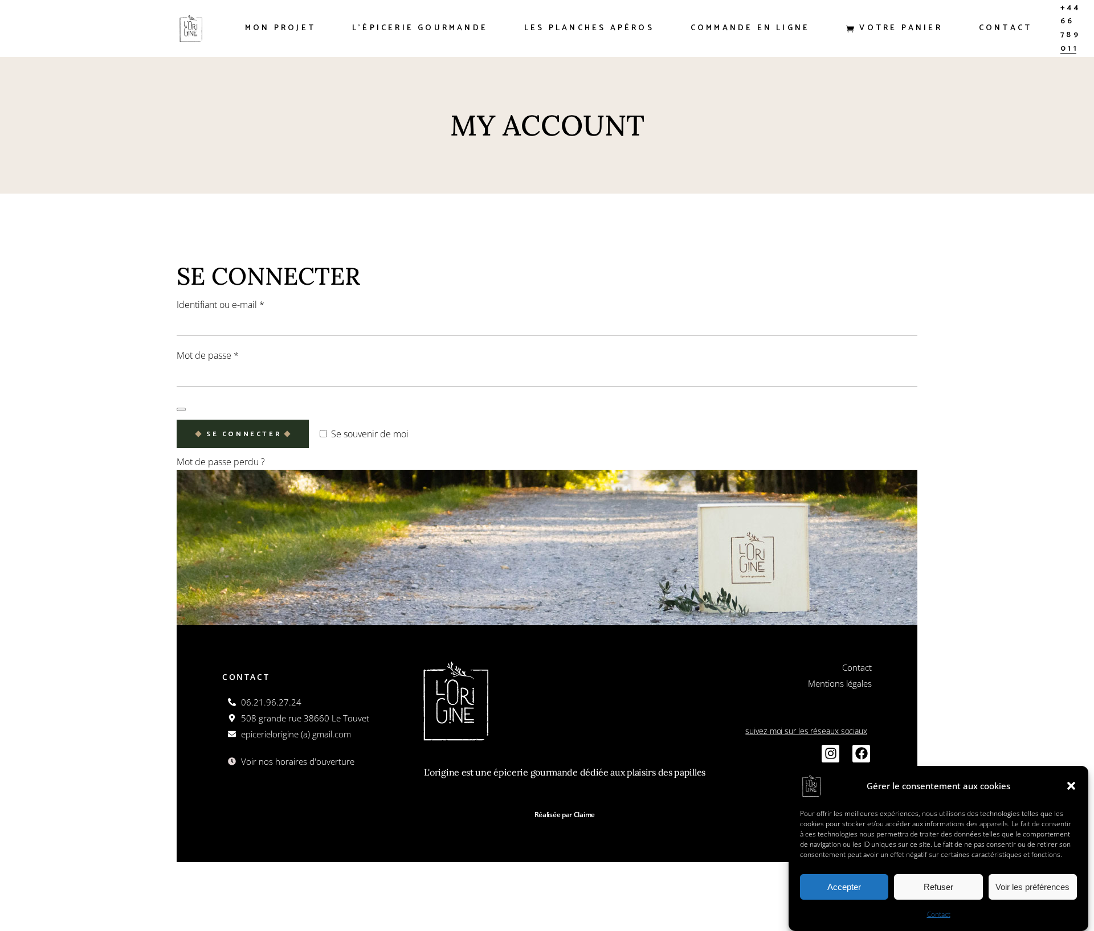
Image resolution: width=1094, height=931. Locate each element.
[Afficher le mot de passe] (181, 409)
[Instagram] (830, 753)
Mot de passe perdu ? (221, 462)
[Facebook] (861, 753)
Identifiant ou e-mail (243, 304)
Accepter (844, 887)
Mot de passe (230, 354)
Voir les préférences (1032, 887)
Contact (938, 914)
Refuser (938, 887)
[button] (1071, 785)
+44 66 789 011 (1070, 28)
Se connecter (243, 434)
